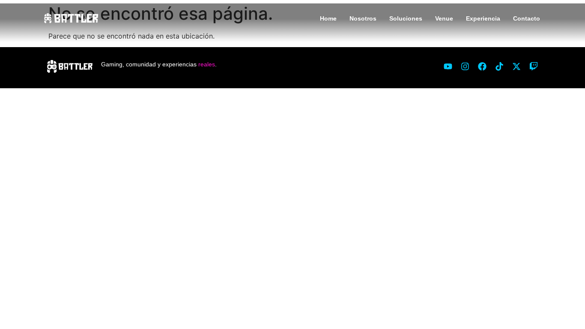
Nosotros (362, 18)
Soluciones (405, 18)
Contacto (526, 18)
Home (328, 18)
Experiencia (483, 18)
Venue (444, 18)
